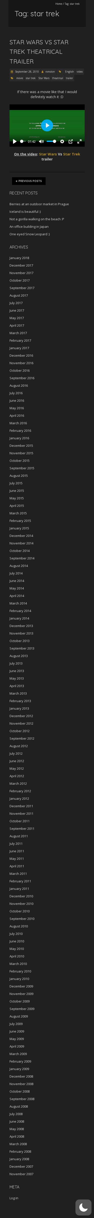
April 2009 (17, 1046)
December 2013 (21, 626)
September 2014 (22, 558)
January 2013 (19, 708)
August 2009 (19, 1016)
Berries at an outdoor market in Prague (39, 204)
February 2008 (20, 1151)
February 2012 (20, 791)
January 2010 (19, 978)
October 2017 (20, 280)
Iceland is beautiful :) (25, 211)
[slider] (23, 141)
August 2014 (19, 565)
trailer (69, 78)
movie (19, 78)
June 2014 (17, 580)
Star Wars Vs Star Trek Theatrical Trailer (39, 51)
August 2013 (19, 656)
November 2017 (21, 273)
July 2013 (16, 663)
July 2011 (16, 843)
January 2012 (19, 798)
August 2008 (19, 1106)
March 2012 (18, 783)
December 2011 (21, 806)
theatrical (57, 78)
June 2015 (17, 490)
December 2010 (21, 896)
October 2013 (20, 641)
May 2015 (17, 498)
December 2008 (21, 1076)
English (69, 71)
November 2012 (21, 723)
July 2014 (16, 573)
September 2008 (22, 1099)
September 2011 (22, 828)
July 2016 (16, 393)
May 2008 (17, 1129)
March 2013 (18, 693)
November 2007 (21, 1174)
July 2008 (16, 1114)
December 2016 (21, 355)
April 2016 (17, 415)
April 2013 (17, 686)
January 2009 (19, 1069)
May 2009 (17, 1039)
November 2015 (21, 453)
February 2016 (20, 430)
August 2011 (19, 836)
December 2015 (21, 445)
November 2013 (21, 633)
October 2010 (20, 911)
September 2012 (22, 738)
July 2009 (16, 1024)
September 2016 (22, 378)
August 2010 (19, 926)
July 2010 (16, 933)
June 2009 (17, 1031)
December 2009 (21, 986)
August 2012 (19, 746)
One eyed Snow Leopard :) (30, 234)
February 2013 (20, 701)
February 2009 (20, 1061)
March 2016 (18, 423)
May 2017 (17, 318)
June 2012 (17, 761)
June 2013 (17, 671)
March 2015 (18, 513)
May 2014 (17, 588)
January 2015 (19, 528)
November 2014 (21, 543)
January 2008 (19, 1159)
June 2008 (17, 1121)
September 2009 (22, 1008)
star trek (31, 78)
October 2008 (20, 1091)
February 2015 (20, 520)
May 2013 (17, 678)
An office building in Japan (29, 226)
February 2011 (20, 881)
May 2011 (17, 858)
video (80, 71)
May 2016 (17, 408)
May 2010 (17, 948)
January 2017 (19, 348)
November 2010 (21, 903)
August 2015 (19, 475)
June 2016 (17, 400)
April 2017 (17, 325)
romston (50, 71)
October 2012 (20, 731)
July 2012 (16, 753)
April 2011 (17, 866)
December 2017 (21, 265)
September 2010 (22, 918)
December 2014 (21, 535)
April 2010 (17, 956)
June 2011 (17, 851)
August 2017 (19, 295)
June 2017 (17, 310)
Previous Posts (30, 181)
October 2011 (20, 821)
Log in (14, 1198)
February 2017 (20, 340)
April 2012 (17, 776)
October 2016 (20, 370)
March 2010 (18, 963)
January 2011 (19, 888)
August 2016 (19, 385)
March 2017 (18, 333)
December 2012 (21, 716)
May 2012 (17, 768)
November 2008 (21, 1084)
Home (58, 4)
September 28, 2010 (26, 71)
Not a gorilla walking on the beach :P (37, 219)
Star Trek (71, 154)
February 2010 (20, 971)
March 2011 (18, 873)
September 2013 (22, 648)
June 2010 (17, 941)
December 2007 (21, 1166)
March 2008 (18, 1144)
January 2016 (19, 438)
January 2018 (19, 258)
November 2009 (21, 993)
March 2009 (18, 1054)
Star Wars (43, 78)
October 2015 (20, 460)
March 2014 (18, 603)
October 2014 (20, 550)
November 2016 (21, 363)
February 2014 (20, 610)
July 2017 (16, 303)
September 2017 (22, 288)
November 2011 (21, 813)
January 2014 (19, 618)
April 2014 (17, 595)
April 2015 (17, 505)
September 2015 (22, 468)
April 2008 (17, 1136)
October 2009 (20, 1001)
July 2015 (16, 483)
